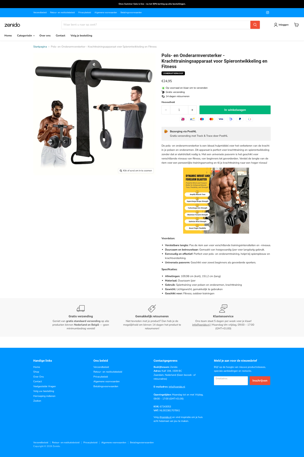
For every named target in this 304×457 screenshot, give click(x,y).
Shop (36, 371)
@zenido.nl (165, 417)
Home (8, 35)
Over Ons (38, 376)
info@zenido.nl (201, 324)
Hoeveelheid (168, 102)
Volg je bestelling (81, 35)
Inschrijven (259, 381)
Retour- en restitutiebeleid (62, 12)
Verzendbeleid (40, 12)
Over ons (44, 35)
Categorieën (25, 35)
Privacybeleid (84, 12)
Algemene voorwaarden (105, 12)
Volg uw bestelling (43, 391)
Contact (60, 35)
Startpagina (40, 46)
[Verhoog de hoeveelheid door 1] (192, 109)
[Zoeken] (255, 25)
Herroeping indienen (44, 396)
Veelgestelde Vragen (44, 386)
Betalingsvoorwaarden (131, 12)
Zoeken (37, 400)
